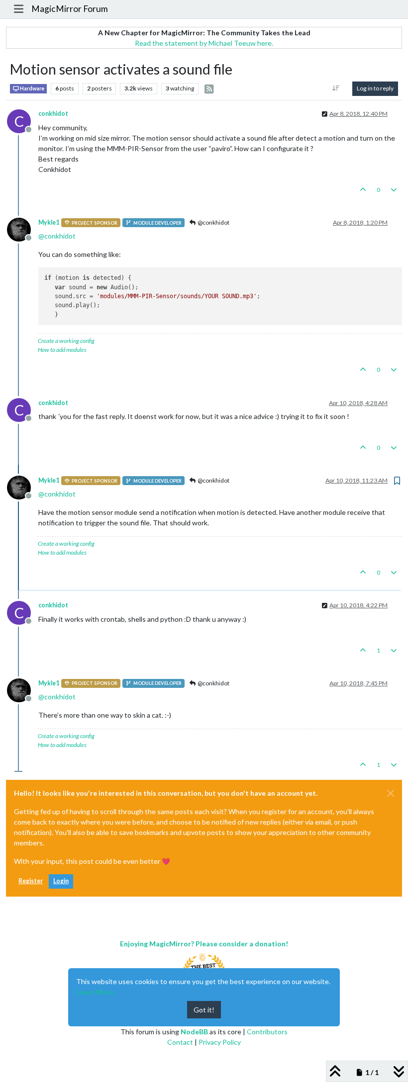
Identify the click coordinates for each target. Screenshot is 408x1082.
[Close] (390, 793)
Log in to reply (375, 88)
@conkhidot (213, 222)
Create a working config (66, 340)
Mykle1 (48, 222)
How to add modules (62, 349)
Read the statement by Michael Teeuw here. (204, 43)
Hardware (31, 88)
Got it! (204, 1009)
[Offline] (22, 229)
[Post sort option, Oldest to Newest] (336, 88)
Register (30, 881)
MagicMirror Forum (69, 8)
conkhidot (53, 113)
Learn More (95, 992)
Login (61, 881)
